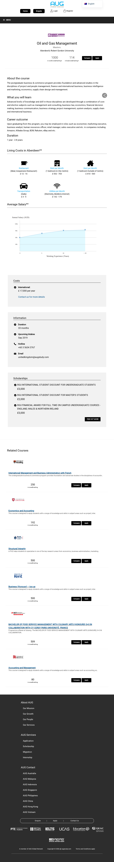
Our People (28, 719)
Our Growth (28, 714)
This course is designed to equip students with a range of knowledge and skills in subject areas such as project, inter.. (52, 513)
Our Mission (28, 708)
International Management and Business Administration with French (39, 473)
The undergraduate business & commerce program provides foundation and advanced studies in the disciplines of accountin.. (55, 476)
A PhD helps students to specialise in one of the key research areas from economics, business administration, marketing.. (53, 551)
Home (25, 11)
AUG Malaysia (29, 779)
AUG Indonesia (30, 784)
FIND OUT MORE (92, 419)
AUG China (28, 801)
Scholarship (28, 746)
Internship (27, 757)
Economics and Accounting (21, 511)
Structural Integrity (17, 548)
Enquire (39, 11)
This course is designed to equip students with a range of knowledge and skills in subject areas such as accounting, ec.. (53, 670)
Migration (27, 752)
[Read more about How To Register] (57, 844)
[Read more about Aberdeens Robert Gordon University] (57, 39)
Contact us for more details (31, 297)
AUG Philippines (30, 795)
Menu (8, 20)
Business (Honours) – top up (21, 586)
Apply (97, 58)
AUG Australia (29, 773)
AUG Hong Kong (30, 806)
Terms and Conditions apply (85, 849)
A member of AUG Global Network (31, 849)
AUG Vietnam (29, 812)
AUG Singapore (30, 790)
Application (28, 741)
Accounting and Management (22, 668)
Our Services (29, 725)
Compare (87, 58)
